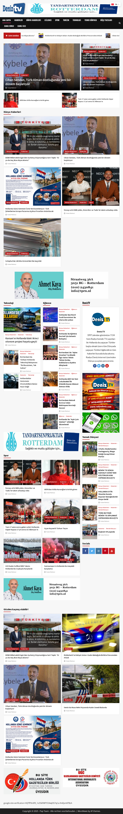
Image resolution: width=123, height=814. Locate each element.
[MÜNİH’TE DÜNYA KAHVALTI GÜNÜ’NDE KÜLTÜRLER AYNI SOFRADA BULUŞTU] (89, 470)
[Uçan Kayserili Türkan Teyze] (69, 100)
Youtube (107, 366)
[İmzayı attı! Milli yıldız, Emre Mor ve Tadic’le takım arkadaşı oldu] (90, 186)
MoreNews (82, 811)
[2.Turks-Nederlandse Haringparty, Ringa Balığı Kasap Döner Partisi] (89, 448)
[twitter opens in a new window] (92, 551)
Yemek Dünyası (91, 20)
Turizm (66, 20)
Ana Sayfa (6, 20)
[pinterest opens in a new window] (105, 551)
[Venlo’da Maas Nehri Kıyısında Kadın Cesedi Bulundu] (90, 684)
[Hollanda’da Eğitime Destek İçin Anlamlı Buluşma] (50, 333)
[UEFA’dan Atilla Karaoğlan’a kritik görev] (61, 472)
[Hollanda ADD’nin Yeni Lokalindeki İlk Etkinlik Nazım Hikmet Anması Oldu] (50, 379)
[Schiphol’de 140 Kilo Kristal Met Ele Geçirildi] (32, 237)
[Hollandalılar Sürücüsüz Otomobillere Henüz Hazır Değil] (11, 381)
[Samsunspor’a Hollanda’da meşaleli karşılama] (61, 550)
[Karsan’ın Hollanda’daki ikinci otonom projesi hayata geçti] (22, 319)
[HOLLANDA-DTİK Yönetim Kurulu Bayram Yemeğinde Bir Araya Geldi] (89, 491)
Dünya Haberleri (33, 20)
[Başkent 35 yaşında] (89, 531)
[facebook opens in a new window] (85, 551)
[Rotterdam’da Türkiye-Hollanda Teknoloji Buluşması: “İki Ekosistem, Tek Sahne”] (11, 357)
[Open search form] (120, 23)
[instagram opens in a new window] (99, 551)
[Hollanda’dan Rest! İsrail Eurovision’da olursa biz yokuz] (50, 314)
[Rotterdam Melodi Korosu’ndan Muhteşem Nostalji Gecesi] (50, 400)
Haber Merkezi (89, 63)
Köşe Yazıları (106, 20)
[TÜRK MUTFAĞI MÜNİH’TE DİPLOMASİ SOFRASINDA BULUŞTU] (89, 513)
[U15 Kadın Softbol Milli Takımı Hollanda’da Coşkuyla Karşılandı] (22, 550)
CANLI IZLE (22, 26)
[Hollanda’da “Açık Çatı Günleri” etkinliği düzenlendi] (50, 421)
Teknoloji (77, 20)
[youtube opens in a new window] (112, 551)
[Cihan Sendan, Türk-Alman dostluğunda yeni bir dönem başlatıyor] (90, 135)
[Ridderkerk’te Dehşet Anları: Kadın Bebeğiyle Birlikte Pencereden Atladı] (90, 633)
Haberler (18, 20)
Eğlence (48, 20)
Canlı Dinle (9, 26)
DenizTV (101, 331)
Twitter (99, 366)
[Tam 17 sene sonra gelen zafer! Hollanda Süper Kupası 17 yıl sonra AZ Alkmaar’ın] (11, 100)
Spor (57, 20)
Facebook (95, 366)
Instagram (103, 366)
